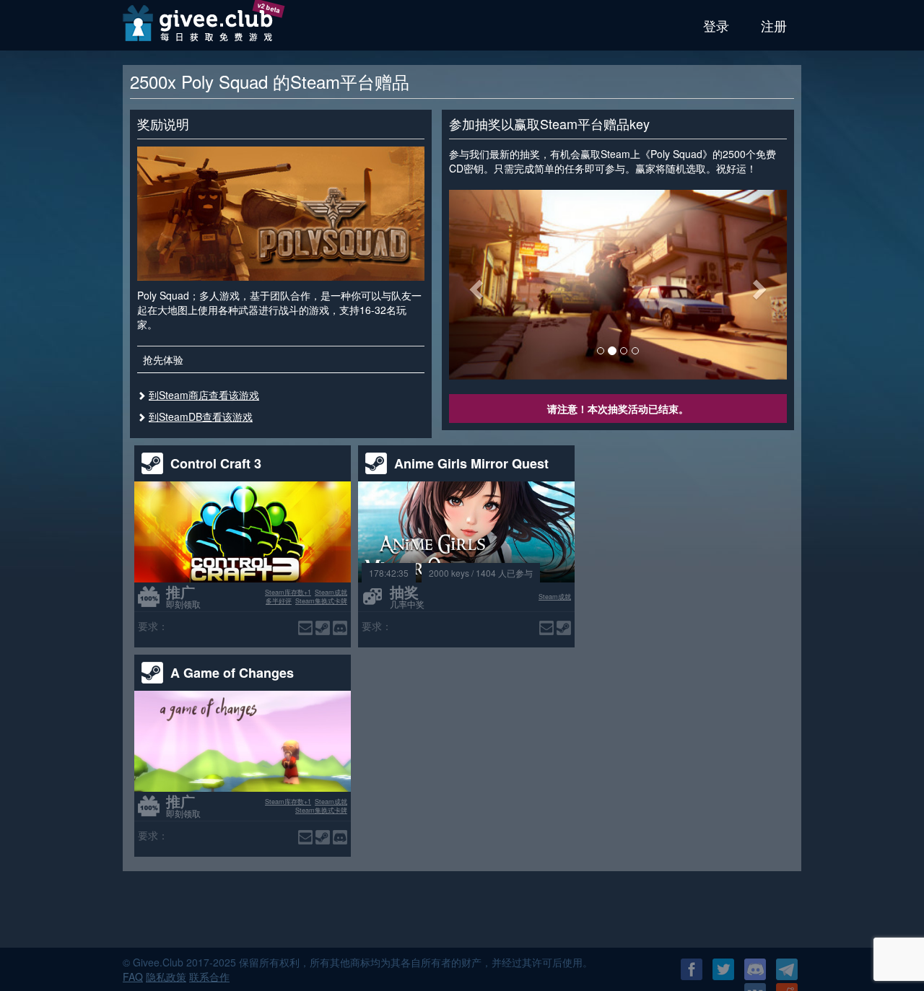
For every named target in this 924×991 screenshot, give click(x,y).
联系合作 (209, 976)
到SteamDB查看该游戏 (201, 416)
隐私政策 (166, 976)
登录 (716, 25)
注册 (774, 25)
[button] (474, 285)
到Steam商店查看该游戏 (204, 395)
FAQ (133, 976)
